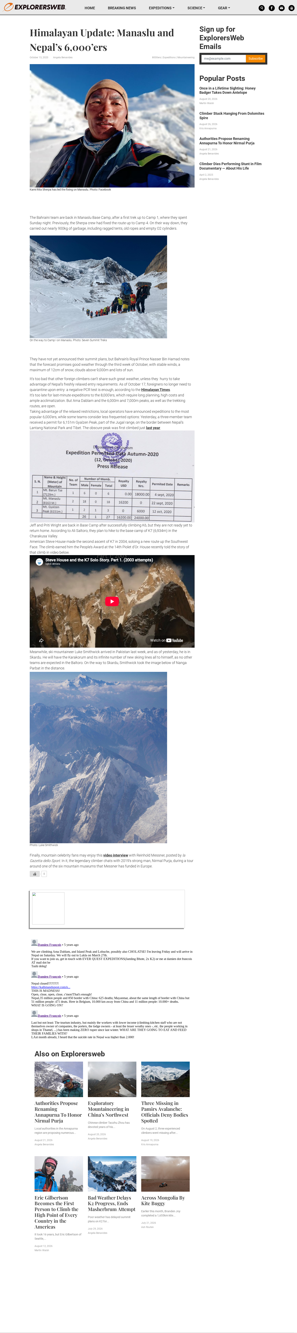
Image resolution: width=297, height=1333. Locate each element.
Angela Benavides (63, 57)
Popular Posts (222, 78)
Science (194, 8)
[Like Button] (35, 874)
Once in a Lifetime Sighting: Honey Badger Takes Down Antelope (227, 90)
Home (90, 8)
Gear (222, 8)
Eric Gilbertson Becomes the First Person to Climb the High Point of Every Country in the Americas (56, 1212)
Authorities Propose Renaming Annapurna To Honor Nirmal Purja (58, 1112)
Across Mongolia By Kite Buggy (163, 1200)
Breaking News (122, 8)
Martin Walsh (42, 1250)
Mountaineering (186, 57)
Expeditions (160, 8)
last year (153, 428)
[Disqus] (112, 988)
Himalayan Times (155, 390)
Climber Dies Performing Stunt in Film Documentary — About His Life (230, 166)
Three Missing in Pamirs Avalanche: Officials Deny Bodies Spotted (164, 1112)
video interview (115, 855)
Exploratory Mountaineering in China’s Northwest (108, 1109)
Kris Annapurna (149, 1144)
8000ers (156, 57)
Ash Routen (147, 1227)
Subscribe (256, 58)
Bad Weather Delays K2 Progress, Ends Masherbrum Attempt (111, 1203)
